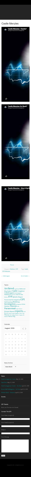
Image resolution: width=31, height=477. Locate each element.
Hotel (15, 302)
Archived (9, 288)
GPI (22, 299)
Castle (26, 269)
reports (19, 311)
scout (24, 311)
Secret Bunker (24, 276)
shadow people (12, 313)
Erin (17, 294)
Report (12, 311)
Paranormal (9, 308)
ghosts (15, 297)
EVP (17, 269)
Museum (13, 306)
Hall (5, 302)
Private (6, 311)
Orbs (18, 306)
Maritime (7, 306)
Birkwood (22, 289)
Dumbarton (7, 294)
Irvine (23, 304)
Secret (6, 313)
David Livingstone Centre (8, 379)
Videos (10, 316)
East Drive (13, 294)
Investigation (9, 304)
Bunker (9, 291)
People (17, 308)
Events (21, 294)
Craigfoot (21, 291)
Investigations (18, 304)
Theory (6, 315)
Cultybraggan (6, 276)
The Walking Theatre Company (16, 315)
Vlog (13, 316)
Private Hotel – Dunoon (8, 392)
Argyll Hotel (16, 288)
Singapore (17, 313)
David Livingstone (17, 293)
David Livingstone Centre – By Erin (11, 386)
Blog (5, 291)
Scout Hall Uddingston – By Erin (10, 389)
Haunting (9, 302)
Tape (23, 313)
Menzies (7, 271)
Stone (21, 313)
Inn (18, 302)
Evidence (12, 269)
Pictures (20, 308)
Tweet (12, 265)
